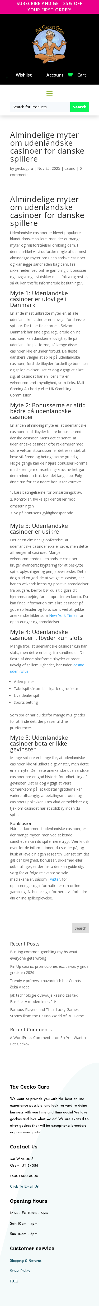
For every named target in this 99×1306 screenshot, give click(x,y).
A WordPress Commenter (32, 1037)
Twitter (54, 879)
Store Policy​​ (20, 1271)
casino (70, 168)
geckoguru (24, 168)
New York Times (63, 615)
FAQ (14, 1281)
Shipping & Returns (25, 1261)
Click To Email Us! (24, 1187)
